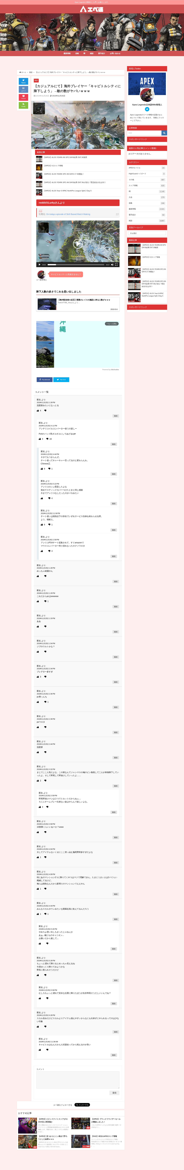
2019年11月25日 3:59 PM (48, 795)
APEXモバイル (146, 168)
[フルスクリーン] (116, 264)
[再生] (39, 264)
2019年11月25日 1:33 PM (46, 618)
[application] (78, 244)
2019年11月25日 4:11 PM (48, 426)
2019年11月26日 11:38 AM (48, 1042)
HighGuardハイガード (146, 174)
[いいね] (38, 411)
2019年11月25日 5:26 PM (48, 929)
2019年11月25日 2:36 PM (46, 694)
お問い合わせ (115, 53)
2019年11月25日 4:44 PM (50, 454)
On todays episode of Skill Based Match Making (68, 214)
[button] (78, 244)
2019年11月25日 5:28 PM (46, 960)
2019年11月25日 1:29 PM (46, 593)
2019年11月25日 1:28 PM (46, 402)
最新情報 (67, 53)
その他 (146, 180)
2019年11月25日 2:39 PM (46, 719)
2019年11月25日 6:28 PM (46, 1015)
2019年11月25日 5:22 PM (50, 484)
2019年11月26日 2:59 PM (50, 540)
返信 (115, 416)
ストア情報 (146, 185)
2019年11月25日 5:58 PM (48, 990)
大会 (146, 197)
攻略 (77, 53)
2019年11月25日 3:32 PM (46, 769)
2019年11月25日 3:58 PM (46, 824)
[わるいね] (45, 411)
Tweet (23, 83)
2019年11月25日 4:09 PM (46, 874)
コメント (40, 1069)
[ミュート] (112, 264)
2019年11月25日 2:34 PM (46, 668)
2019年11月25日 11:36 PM (50, 513)
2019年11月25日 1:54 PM (46, 643)
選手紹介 (101, 53)
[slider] (76, 264)
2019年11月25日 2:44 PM (46, 744)
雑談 (92, 53)
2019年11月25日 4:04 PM (46, 849)
